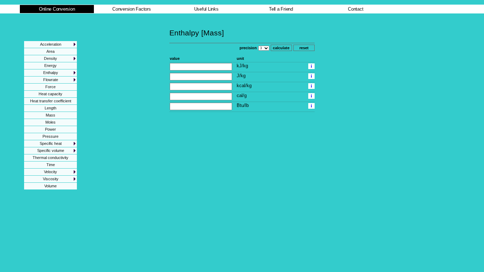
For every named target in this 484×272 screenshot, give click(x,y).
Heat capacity (50, 94)
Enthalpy (50, 72)
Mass (50, 115)
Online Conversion (57, 9)
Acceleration (50, 44)
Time (50, 165)
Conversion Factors (131, 9)
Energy (50, 65)
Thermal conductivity (50, 157)
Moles (50, 122)
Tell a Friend (281, 9)
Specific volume (50, 150)
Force (50, 87)
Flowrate (50, 80)
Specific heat (51, 143)
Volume (50, 186)
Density (50, 58)
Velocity (50, 172)
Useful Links (206, 9)
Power (50, 129)
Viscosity (50, 179)
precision (248, 48)
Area (50, 51)
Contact (355, 9)
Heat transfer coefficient (50, 101)
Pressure (50, 136)
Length (50, 108)
